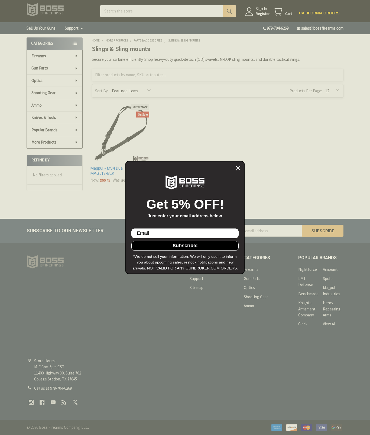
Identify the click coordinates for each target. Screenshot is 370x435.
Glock (302, 323)
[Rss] (64, 402)
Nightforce (307, 269)
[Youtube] (53, 402)
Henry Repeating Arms (331, 308)
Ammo (36, 105)
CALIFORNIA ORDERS (319, 13)
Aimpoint (330, 269)
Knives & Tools (43, 117)
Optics (37, 80)
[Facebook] (42, 402)
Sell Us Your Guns (41, 28)
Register (263, 13)
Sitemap (196, 287)
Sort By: (102, 90)
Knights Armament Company (307, 308)
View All (329, 323)
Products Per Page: (306, 90)
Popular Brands (44, 129)
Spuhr (328, 278)
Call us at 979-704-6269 (53, 388)
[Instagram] (31, 402)
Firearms (38, 55)
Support (72, 28)
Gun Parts (39, 68)
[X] (75, 402)
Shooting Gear (43, 92)
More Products (44, 142)
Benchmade (308, 293)
